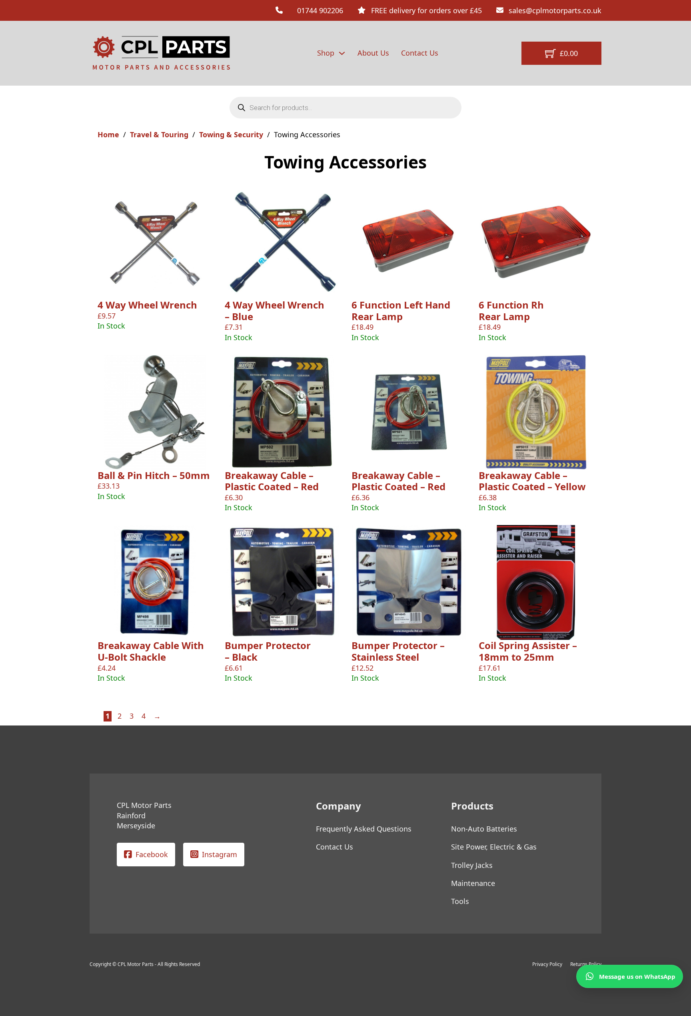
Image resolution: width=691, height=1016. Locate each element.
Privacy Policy (547, 964)
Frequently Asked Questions (363, 829)
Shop (325, 53)
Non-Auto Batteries (484, 829)
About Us (373, 53)
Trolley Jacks (472, 865)
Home (108, 134)
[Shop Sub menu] (342, 53)
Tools (460, 901)
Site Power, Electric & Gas (494, 847)
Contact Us (419, 53)
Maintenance (473, 883)
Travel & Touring (159, 134)
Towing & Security (231, 134)
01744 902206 (320, 10)
